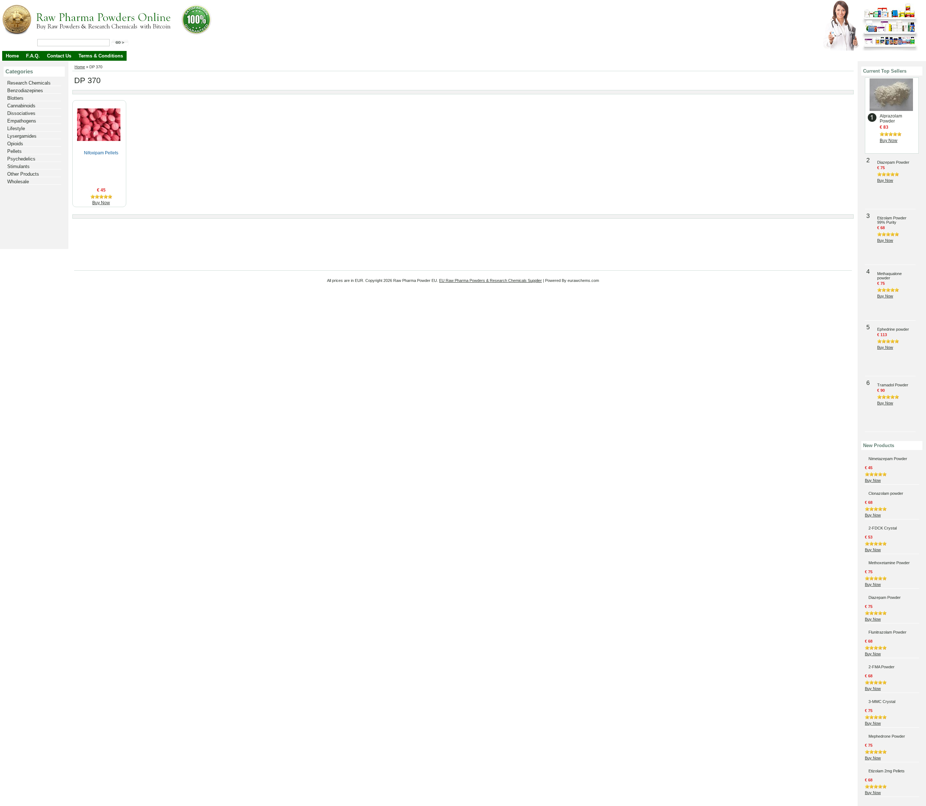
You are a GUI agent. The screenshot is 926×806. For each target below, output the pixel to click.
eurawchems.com (583, 280)
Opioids (15, 143)
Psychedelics (21, 159)
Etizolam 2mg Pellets (886, 771)
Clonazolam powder (885, 493)
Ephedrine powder (893, 329)
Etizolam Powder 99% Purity (891, 220)
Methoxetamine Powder (889, 563)
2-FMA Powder (881, 667)
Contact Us (59, 56)
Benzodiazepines (25, 90)
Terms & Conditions (100, 56)
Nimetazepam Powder (887, 458)
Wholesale (18, 181)
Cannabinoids (21, 105)
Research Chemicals (29, 83)
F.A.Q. (33, 56)
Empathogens (21, 121)
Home (12, 56)
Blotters (15, 98)
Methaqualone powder (889, 275)
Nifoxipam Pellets (101, 153)
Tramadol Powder (892, 385)
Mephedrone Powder (886, 736)
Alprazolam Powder (891, 118)
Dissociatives (21, 113)
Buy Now (101, 203)
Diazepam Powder (893, 162)
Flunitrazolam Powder (887, 632)
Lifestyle (16, 128)
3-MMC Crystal (881, 701)
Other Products (23, 174)
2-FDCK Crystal (882, 528)
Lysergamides (22, 136)
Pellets (14, 151)
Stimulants (18, 166)
